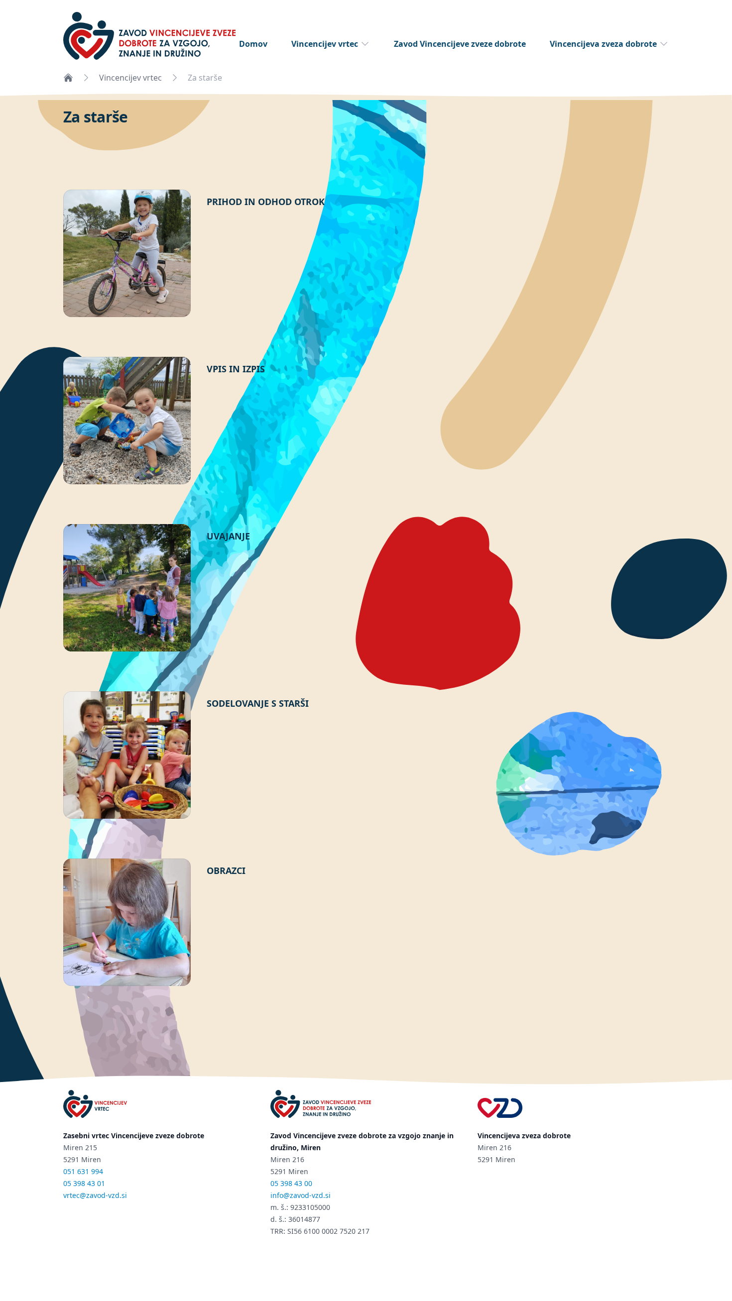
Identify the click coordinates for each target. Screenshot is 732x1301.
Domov (253, 43)
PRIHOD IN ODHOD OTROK (266, 202)
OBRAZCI (226, 870)
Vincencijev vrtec (324, 43)
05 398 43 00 (291, 1183)
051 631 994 (83, 1171)
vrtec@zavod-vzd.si (95, 1195)
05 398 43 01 (84, 1183)
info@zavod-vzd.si (300, 1195)
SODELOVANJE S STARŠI (258, 703)
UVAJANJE (228, 536)
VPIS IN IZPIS (236, 369)
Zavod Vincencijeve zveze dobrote (460, 43)
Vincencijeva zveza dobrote (603, 43)
